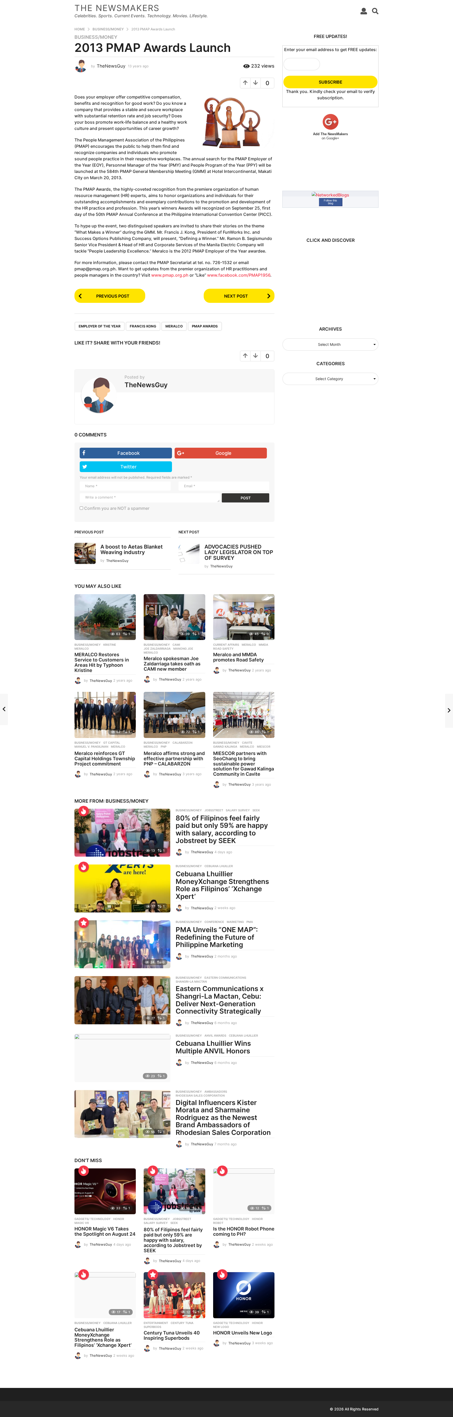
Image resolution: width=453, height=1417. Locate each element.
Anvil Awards (215, 1035)
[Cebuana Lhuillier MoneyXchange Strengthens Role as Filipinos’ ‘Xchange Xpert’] (122, 888)
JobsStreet (213, 810)
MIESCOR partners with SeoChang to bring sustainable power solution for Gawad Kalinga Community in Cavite (243, 764)
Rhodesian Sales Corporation (200, 1095)
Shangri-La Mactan (191, 981)
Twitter (128, 466)
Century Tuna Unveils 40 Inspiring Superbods (172, 1335)
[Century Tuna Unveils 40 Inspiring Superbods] (174, 1295)
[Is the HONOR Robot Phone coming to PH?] (243, 1191)
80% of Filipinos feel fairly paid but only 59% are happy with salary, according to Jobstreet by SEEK (222, 829)
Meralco (174, 326)
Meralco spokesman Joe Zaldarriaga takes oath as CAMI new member (172, 664)
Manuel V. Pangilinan (91, 746)
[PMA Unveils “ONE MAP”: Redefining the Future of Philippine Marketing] (122, 944)
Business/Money (95, 37)
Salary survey (238, 810)
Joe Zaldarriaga (157, 648)
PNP (163, 746)
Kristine (109, 644)
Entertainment (156, 1323)
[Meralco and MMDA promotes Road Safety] (243, 617)
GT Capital (111, 742)
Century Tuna (182, 1323)
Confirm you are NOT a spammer (116, 508)
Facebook (128, 453)
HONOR (118, 1219)
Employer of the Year (100, 326)
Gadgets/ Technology (92, 1219)
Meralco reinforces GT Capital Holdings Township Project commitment (104, 759)
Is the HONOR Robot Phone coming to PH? (243, 1231)
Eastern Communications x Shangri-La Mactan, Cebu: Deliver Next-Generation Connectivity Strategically (220, 999)
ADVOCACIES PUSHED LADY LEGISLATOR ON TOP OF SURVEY (238, 552)
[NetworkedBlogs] (330, 194)
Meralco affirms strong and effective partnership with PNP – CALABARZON (174, 759)
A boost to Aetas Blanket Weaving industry (131, 549)
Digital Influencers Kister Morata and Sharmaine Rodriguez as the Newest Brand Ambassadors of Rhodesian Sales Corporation (223, 1117)
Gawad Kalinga (225, 746)
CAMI (176, 644)
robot (218, 1222)
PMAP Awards (205, 326)
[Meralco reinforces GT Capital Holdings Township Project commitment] (105, 715)
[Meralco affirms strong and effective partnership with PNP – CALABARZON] (174, 715)
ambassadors (215, 1091)
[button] (363, 11)
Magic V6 (81, 1222)
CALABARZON (182, 742)
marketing (235, 921)
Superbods (152, 1326)
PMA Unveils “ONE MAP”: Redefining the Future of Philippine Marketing (217, 937)
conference (214, 921)
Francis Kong (143, 326)
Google (223, 453)
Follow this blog (330, 202)
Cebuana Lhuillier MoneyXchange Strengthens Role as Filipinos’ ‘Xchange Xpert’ (222, 885)
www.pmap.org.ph (169, 275)
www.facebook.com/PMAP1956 (238, 275)
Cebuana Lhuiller (218, 866)
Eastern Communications (225, 977)
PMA (249, 921)
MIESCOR (263, 746)
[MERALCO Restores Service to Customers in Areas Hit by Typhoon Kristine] (105, 617)
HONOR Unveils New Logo (242, 1333)
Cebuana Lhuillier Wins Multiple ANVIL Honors (213, 1047)
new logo (221, 1326)
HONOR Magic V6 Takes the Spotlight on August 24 (105, 1231)
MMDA (263, 644)
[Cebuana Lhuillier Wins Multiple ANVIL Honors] (122, 1058)
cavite (247, 742)
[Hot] (83, 811)
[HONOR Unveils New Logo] (243, 1295)
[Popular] (83, 922)
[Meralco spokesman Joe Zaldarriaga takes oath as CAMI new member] (174, 617)
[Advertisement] (328, 282)
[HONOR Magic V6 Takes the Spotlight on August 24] (105, 1191)
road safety (223, 648)
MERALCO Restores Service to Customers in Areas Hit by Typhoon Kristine (101, 662)
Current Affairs (226, 644)
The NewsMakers (116, 8)
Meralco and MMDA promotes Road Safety (238, 657)
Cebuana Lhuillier (243, 1035)
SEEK (256, 810)
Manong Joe (183, 648)
